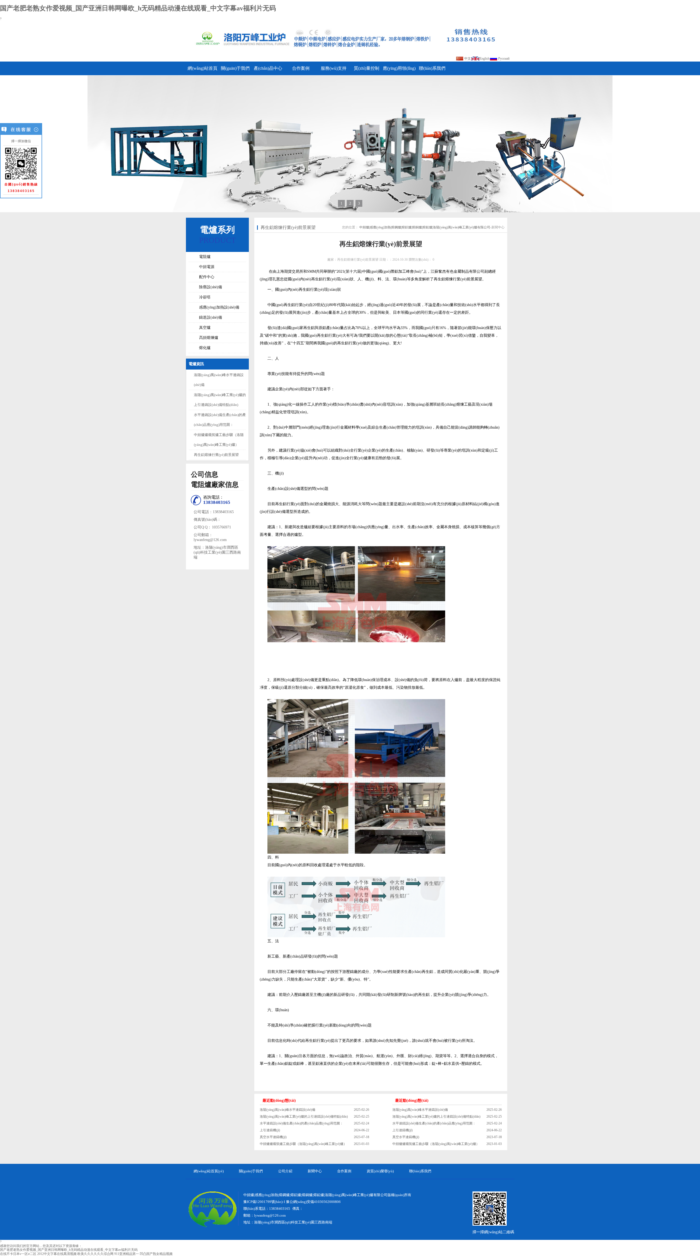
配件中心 (206, 277)
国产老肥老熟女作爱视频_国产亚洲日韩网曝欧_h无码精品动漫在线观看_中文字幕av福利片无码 (138, 8)
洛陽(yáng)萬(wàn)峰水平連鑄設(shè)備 (287, 1110)
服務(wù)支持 (333, 68)
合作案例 (301, 68)
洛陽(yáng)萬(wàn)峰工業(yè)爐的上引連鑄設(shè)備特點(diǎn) (304, 1116)
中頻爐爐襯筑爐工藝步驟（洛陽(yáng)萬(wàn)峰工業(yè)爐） (303, 1144)
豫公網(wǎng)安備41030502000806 (313, 1202)
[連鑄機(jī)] (350, 143)
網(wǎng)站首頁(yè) (202, 70)
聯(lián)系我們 (432, 68)
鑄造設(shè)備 (210, 317)
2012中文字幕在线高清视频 (57, 1254)
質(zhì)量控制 (366, 68)
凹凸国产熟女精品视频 (156, 1254)
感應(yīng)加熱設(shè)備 (219, 307)
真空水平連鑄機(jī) (273, 1137)
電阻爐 (205, 257)
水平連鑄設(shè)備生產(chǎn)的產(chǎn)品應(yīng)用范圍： (301, 1123)
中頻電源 (206, 267)
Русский (503, 58)
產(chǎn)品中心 (268, 68)
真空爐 (205, 327)
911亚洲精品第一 (126, 1254)
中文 (467, 58)
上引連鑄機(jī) (270, 1130)
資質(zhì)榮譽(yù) (380, 1171)
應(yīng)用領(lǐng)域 (399, 70)
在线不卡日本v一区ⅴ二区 (18, 1254)
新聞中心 (497, 227)
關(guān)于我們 (235, 68)
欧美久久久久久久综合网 (95, 1254)
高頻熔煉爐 (208, 338)
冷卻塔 (205, 297)
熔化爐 (205, 348)
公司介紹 (285, 1171)
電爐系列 (217, 230)
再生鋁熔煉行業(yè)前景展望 (216, 455)
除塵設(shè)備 (210, 287)
